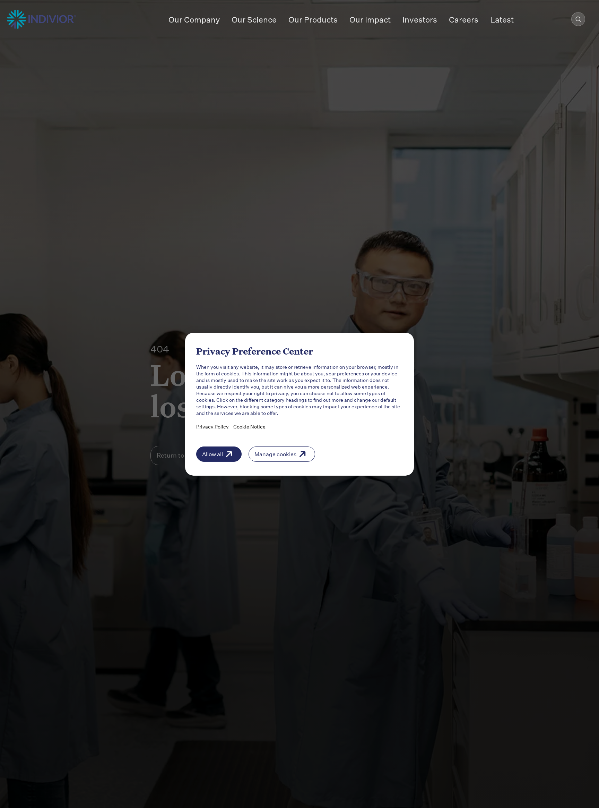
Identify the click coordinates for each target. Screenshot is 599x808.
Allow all (212, 453)
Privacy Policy (212, 426)
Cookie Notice (249, 426)
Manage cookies (275, 453)
